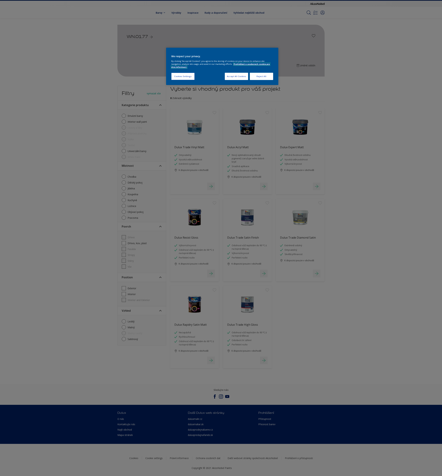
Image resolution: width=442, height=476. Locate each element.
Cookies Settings (183, 76)
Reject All (261, 76)
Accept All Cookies (236, 76)
